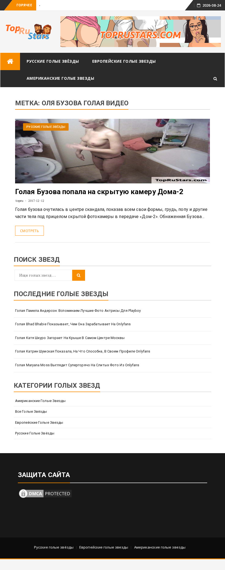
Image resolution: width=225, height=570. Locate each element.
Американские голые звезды (60, 78)
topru (20, 201)
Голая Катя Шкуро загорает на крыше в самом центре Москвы (70, 338)
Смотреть (29, 230)
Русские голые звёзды (53, 61)
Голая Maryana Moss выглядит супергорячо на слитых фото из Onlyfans (77, 365)
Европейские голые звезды (124, 61)
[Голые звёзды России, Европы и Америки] (10, 61)
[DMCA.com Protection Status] (45, 493)
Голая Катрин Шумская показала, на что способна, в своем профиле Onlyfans (82, 351)
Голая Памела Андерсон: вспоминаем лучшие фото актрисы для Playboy (78, 311)
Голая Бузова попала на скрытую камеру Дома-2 (99, 192)
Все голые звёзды (31, 411)
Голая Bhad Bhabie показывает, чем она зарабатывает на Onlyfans (73, 324)
